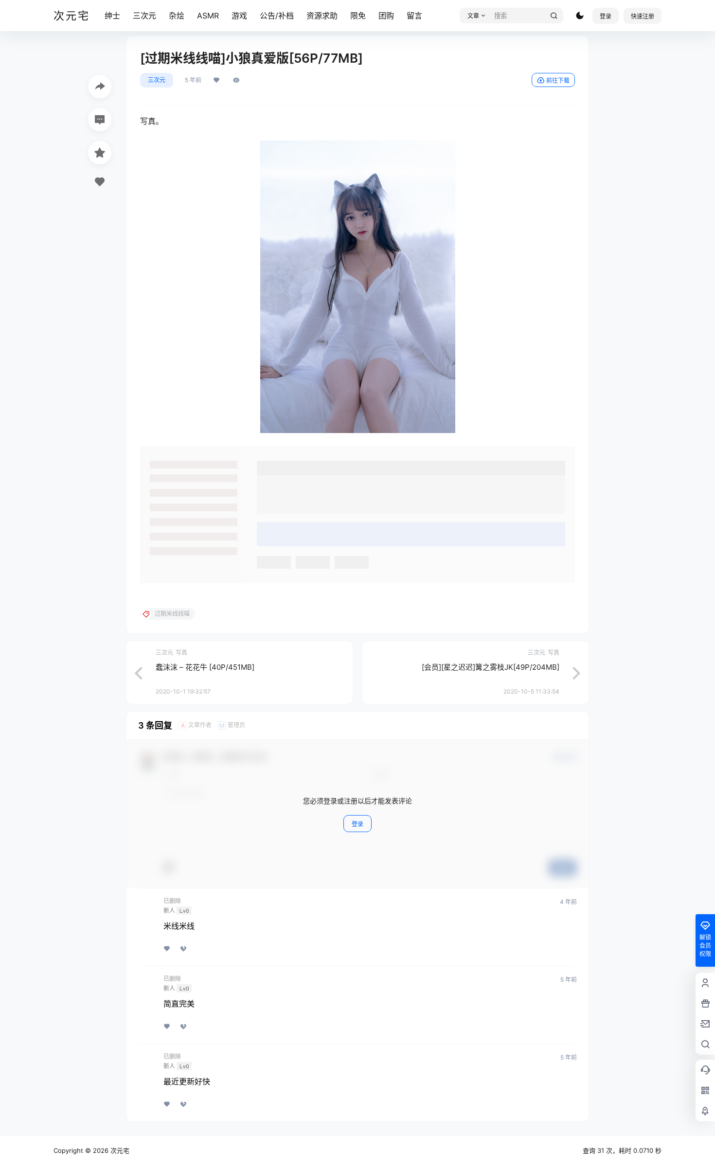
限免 (358, 15)
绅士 (112, 15)
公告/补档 (277, 15)
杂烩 (176, 15)
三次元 (144, 15)
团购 (386, 15)
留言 (414, 15)
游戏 (239, 15)
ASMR (208, 15)
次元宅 (118, 1150)
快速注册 (642, 16)
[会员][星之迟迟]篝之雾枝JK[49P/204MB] (490, 667)
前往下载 (558, 80)
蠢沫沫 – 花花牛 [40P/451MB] (205, 667)
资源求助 (322, 15)
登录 (605, 16)
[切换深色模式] (580, 15)
